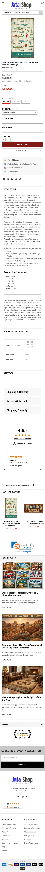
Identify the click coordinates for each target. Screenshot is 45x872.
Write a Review (7, 68)
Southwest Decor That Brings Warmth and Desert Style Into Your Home (22, 646)
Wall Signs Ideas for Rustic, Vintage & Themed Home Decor (20, 594)
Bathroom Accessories (32, 828)
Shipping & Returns (9, 828)
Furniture (27, 839)
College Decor (29, 836)
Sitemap (5, 850)
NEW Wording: (8, 127)
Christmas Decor (30, 832)
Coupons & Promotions (10, 843)
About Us (5, 832)
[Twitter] (16, 179)
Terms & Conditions (9, 824)
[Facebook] (3, 179)
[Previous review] (4, 469)
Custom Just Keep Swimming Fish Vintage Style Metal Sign (11, 523)
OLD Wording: (7, 118)
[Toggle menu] (3, 3)
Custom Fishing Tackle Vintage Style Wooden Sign (34, 522)
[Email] (8, 179)
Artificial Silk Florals (31, 824)
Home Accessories (31, 843)
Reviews (5, 839)
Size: (7, 98)
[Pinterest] (20, 179)
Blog (3, 847)
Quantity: (6, 136)
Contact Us (6, 836)
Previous (38, 492)
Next (42, 492)
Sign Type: (10, 109)
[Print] (12, 179)
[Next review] (40, 469)
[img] (22, 435)
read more (6, 608)
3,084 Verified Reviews (22, 439)
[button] (22, 547)
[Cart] (42, 3)
